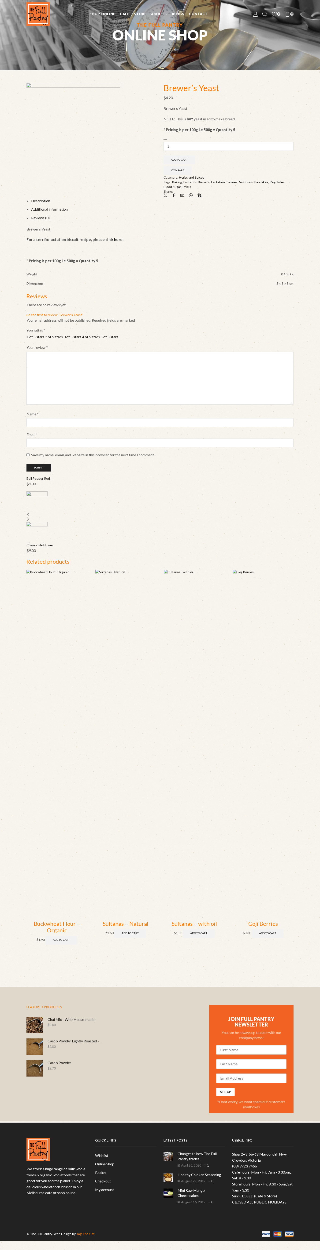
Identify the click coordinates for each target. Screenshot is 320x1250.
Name (32, 414)
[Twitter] (167, 195)
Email (32, 434)
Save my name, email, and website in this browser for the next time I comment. (93, 455)
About (157, 14)
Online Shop (104, 1164)
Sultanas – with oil (194, 923)
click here (114, 239)
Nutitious (246, 182)
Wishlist (101, 1155)
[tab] (40, 200)
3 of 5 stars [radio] (72, 337)
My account (104, 1189)
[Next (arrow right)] (2, 1248)
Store (140, 14)
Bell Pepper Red (38, 478)
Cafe (124, 14)
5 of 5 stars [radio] (109, 337)
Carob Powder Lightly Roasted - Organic (76, 1041)
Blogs (178, 14)
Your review (37, 347)
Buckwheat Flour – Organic (57, 927)
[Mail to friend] (182, 195)
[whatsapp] (190, 195)
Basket (101, 1172)
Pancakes (261, 182)
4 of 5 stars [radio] (91, 337)
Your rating (35, 330)
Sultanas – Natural (125, 923)
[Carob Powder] (34, 1068)
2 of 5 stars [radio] (54, 337)
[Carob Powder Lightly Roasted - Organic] (34, 1046)
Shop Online (102, 14)
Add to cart (179, 159)
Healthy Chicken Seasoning (199, 1174)
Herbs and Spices (191, 177)
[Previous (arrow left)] (0, 1248)
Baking (177, 182)
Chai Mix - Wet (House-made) (72, 1019)
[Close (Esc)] (0, 1244)
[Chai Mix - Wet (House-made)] (34, 1025)
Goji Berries (263, 923)
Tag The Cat (85, 1234)
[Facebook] (174, 195)
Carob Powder (59, 1062)
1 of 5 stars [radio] (35, 337)
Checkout (103, 1181)
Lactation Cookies (224, 182)
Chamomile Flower (39, 545)
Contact (198, 14)
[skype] (198, 195)
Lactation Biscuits (196, 182)
